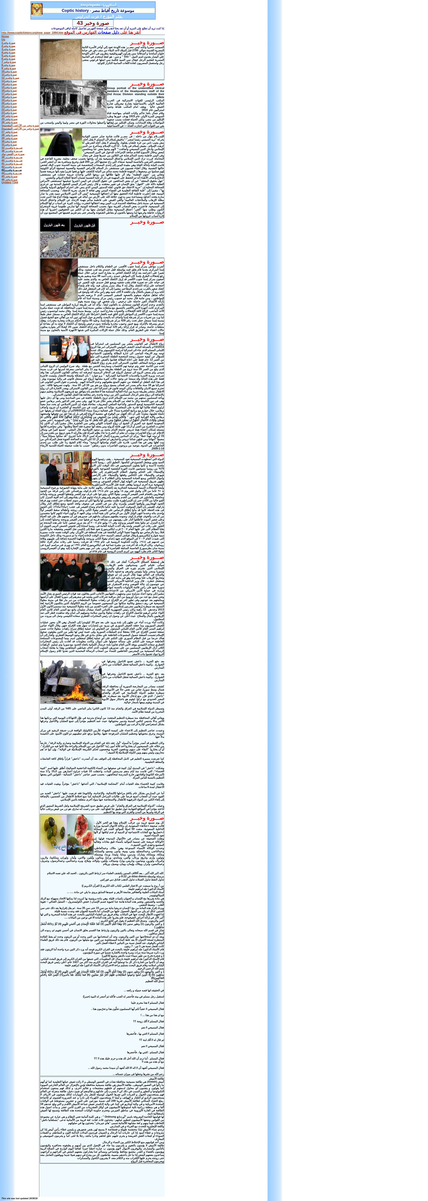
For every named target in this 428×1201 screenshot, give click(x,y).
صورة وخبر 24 (10, 115)
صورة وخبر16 (9, 90)
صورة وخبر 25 (10, 119)
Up (3, 39)
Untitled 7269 (10, 182)
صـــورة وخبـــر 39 (12, 157)
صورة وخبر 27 (10, 131)
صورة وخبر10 (9, 71)
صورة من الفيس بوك (13, 154)
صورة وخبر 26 (10, 122)
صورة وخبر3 (8, 49)
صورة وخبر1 (8, 42)
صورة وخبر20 (9, 103)
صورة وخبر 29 (10, 138)
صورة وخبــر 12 (10, 77)
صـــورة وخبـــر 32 (12, 147)
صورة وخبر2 (8, 46)
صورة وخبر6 (8, 58)
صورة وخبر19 (9, 100)
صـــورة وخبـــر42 (12, 166)
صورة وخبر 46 (10, 179)
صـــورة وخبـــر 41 (12, 163)
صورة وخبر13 (9, 81)
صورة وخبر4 (8, 52)
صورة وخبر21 (9, 106)
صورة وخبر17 (9, 93)
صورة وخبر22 (9, 109)
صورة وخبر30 (9, 141)
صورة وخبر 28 (10, 135)
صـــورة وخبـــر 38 (12, 150)
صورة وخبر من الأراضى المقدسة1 (20, 125)
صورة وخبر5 (8, 55)
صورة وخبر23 (9, 112)
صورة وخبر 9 (9, 68)
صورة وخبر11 (9, 74)
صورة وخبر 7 (9, 61)
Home (5, 36)
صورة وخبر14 (9, 84)
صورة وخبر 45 (10, 176)
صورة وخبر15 (9, 87)
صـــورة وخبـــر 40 (12, 160)
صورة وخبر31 (9, 144)
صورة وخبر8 (8, 65)
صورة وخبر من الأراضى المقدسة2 (20, 128)
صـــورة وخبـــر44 (12, 173)
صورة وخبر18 (9, 96)
